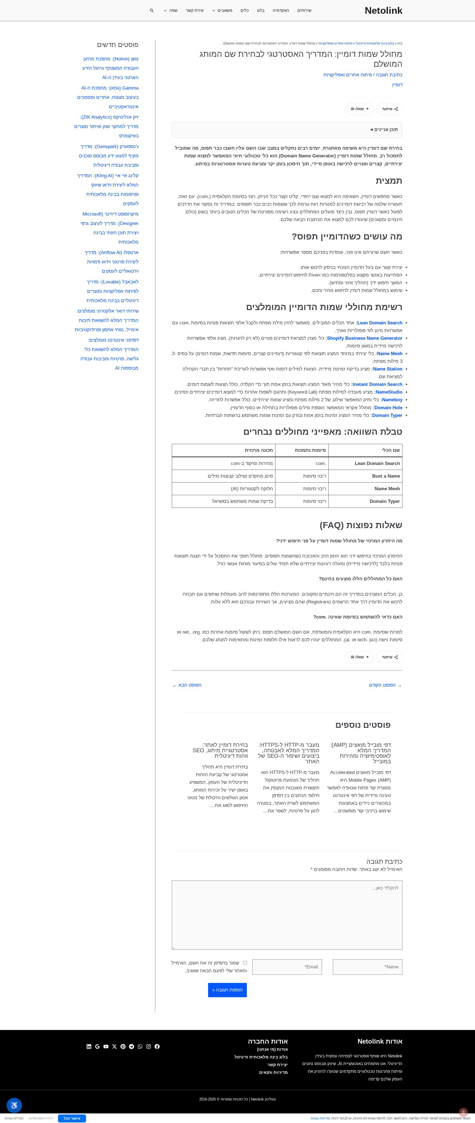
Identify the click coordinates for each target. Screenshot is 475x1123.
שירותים (304, 10)
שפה (173, 10)
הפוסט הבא (186, 685)
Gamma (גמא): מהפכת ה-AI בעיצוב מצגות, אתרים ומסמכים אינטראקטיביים (108, 97)
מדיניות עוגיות (320, 1118)
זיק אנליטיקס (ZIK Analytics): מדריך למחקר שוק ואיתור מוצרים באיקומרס (106, 126)
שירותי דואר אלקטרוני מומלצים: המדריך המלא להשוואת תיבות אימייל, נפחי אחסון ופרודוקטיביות (107, 320)
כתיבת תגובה (389, 74)
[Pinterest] (123, 1046)
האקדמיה (281, 10)
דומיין (397, 84)
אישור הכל (72, 1118)
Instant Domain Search (377, 384)
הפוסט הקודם (385, 685)
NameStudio (389, 392)
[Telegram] (131, 1046)
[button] (151, 10)
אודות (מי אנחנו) (272, 1049)
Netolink (383, 10)
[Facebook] (157, 1046)
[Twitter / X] (114, 1046)
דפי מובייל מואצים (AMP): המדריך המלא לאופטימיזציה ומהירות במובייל (360, 753)
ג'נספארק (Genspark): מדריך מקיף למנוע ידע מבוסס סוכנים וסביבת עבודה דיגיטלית (109, 156)
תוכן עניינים (386, 129)
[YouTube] (106, 1046)
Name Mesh (389, 353)
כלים (245, 10)
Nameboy (392, 399)
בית (399, 43)
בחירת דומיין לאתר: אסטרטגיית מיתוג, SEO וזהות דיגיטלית (220, 750)
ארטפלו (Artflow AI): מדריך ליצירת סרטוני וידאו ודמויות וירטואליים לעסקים (112, 262)
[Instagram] (148, 1046)
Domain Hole (388, 407)
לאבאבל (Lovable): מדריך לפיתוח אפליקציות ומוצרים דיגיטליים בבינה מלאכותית (113, 291)
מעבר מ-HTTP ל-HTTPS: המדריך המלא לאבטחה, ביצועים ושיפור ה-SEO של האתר (288, 753)
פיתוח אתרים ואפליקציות (335, 43)
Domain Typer (387, 415)
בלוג (260, 10)
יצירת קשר (195, 10)
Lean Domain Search (379, 322)
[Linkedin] (89, 1046)
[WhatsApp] (140, 1046)
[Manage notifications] (463, 1112)
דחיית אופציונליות (41, 1118)
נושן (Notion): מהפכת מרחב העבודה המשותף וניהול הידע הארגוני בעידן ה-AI (110, 68)
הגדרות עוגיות (14, 1118)
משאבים (225, 10)
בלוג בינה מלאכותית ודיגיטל (375, 43)
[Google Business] (97, 1046)
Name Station (387, 369)
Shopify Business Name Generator (364, 338)
